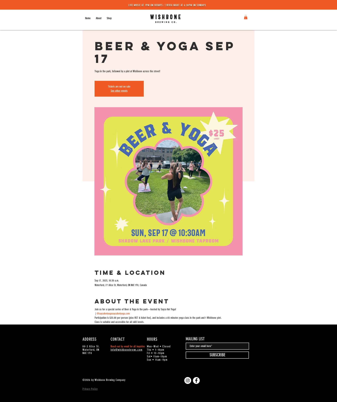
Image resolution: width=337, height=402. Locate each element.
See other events (119, 90)
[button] (109, 18)
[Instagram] (187, 380)
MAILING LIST (195, 339)
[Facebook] (196, 380)
